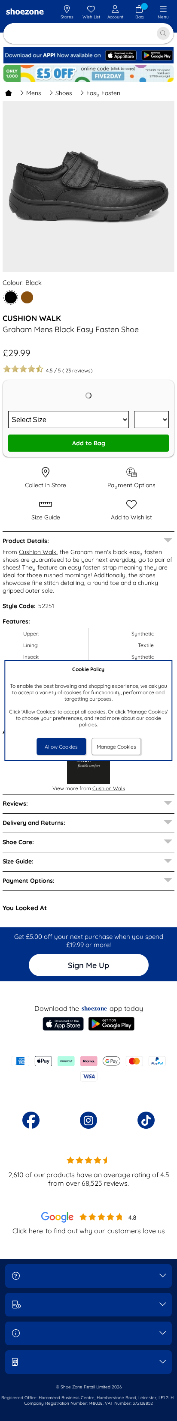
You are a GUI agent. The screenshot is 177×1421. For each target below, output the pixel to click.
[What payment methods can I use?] (88, 1069)
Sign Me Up (88, 965)
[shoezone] (25, 12)
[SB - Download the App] (88, 61)
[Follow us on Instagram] (88, 1120)
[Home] (9, 93)
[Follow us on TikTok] (146, 1120)
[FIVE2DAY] (88, 73)
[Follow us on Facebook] (31, 1120)
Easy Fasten (103, 93)
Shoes (63, 93)
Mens (33, 93)
